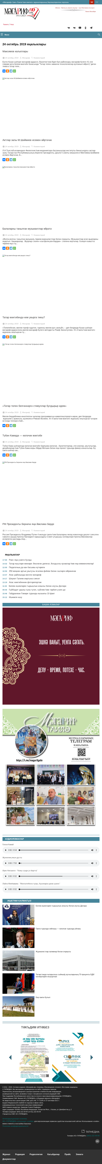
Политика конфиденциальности (15, 1126)
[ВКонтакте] (3, 71)
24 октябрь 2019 (11, 58)
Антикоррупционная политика (14, 1119)
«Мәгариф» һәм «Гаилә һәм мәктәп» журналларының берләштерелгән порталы (35, 2)
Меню (6, 35)
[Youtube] (80, 28)
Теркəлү (6, 24)
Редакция (20, 1154)
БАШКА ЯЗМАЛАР (51, 605)
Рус (97, 2)
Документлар (9, 1159)
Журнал (6, 1154)
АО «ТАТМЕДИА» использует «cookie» (18, 1121)
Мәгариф (26, 58)
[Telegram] (91, 28)
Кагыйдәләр (53, 1154)
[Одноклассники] (7, 71)
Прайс (68, 1154)
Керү (12, 24)
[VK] (69, 28)
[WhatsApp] (14, 71)
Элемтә (79, 1154)
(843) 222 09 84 (93, 1136)
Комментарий (39, 58)
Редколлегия (36, 1154)
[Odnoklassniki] (85, 28)
